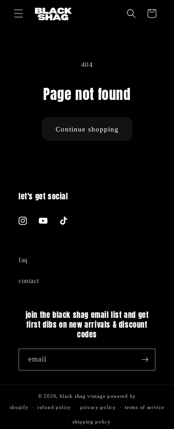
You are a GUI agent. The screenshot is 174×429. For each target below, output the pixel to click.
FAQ (23, 260)
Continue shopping (87, 129)
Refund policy (54, 407)
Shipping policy (91, 421)
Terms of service (144, 407)
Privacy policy (98, 407)
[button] (18, 13)
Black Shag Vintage (83, 396)
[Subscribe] (145, 359)
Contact (29, 280)
